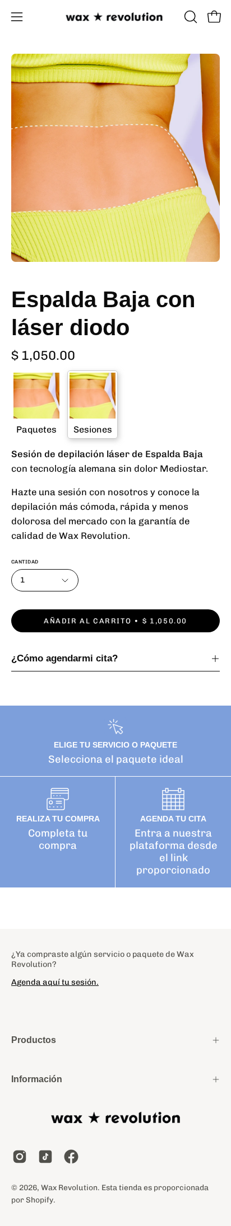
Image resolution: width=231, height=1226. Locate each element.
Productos (33, 1040)
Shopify (39, 1199)
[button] (189, 17)
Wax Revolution (69, 1187)
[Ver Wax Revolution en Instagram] (19, 1156)
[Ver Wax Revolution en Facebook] (71, 1156)
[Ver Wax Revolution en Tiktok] (45, 1156)
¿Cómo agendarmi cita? (64, 658)
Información (36, 1079)
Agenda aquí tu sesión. (55, 982)
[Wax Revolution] (115, 17)
